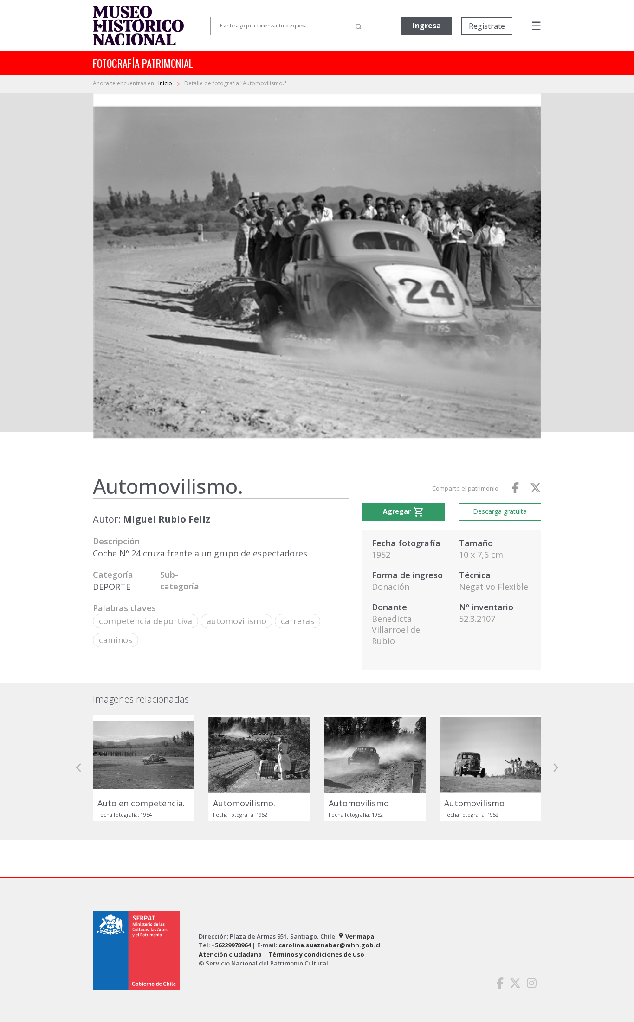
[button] (79, 768)
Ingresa (427, 25)
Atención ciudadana (230, 954)
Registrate (487, 26)
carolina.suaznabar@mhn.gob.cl (329, 945)
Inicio (166, 83)
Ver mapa (356, 936)
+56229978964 (231, 945)
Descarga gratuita (500, 511)
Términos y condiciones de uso (316, 954)
